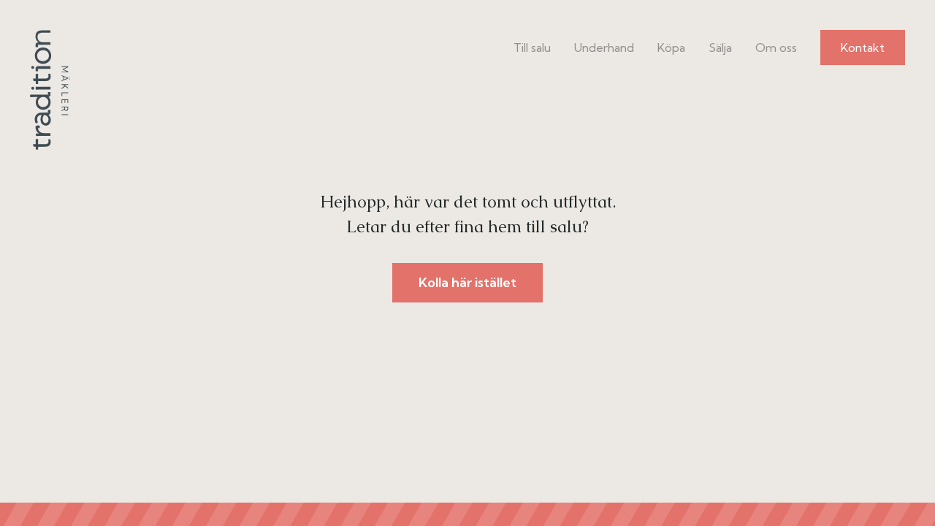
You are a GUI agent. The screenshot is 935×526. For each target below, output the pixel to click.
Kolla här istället (467, 282)
